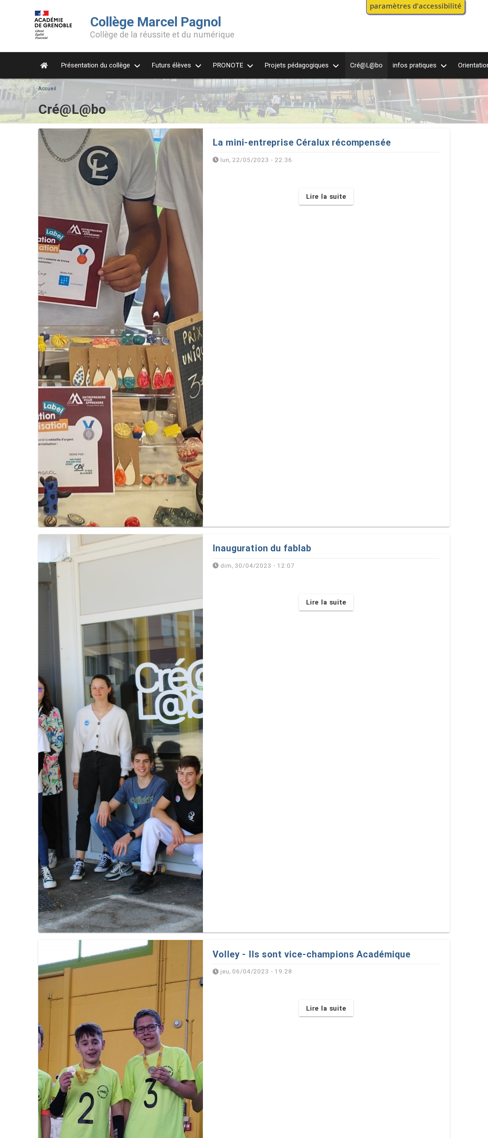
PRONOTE (228, 65)
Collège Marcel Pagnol (155, 22)
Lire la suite (326, 196)
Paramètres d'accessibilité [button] (416, 6)
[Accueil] (53, 40)
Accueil (47, 88)
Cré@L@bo (366, 65)
